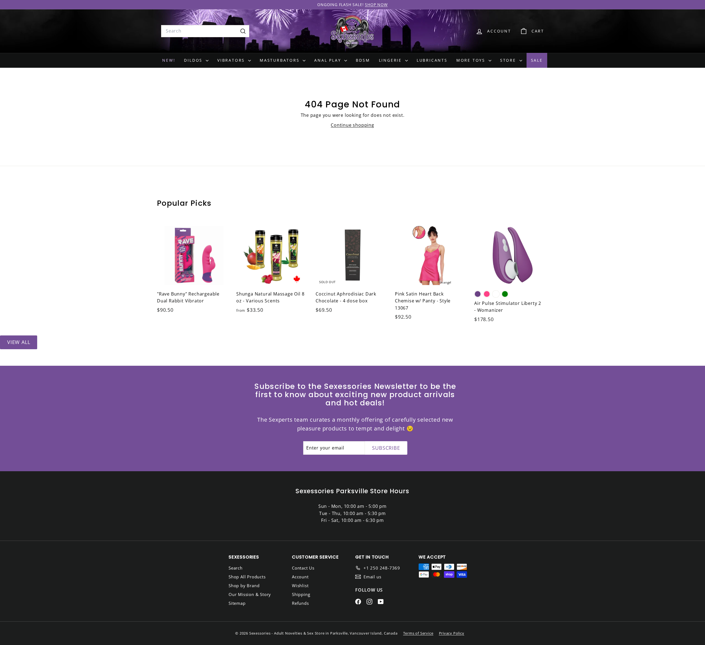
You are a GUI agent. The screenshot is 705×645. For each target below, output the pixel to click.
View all (18, 342)
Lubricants (432, 60)
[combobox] (205, 31)
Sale (537, 60)
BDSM (363, 60)
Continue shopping (352, 125)
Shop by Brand (244, 585)
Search (236, 568)
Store (509, 60)
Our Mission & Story (250, 594)
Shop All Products (247, 576)
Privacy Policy (451, 633)
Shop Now (376, 4)
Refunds (300, 603)
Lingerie (391, 60)
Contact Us (303, 568)
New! (168, 60)
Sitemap (237, 603)
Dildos (194, 60)
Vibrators (232, 60)
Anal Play (328, 60)
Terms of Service (418, 633)
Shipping (301, 594)
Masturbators (280, 60)
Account (300, 576)
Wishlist (300, 585)
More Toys (471, 60)
